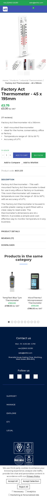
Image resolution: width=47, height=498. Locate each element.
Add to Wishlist (30, 162)
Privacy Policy (33, 476)
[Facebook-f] (19, 376)
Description (7, 179)
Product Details (10, 231)
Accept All (13, 481)
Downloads (7, 245)
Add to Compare (12, 162)
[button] (9, 3)
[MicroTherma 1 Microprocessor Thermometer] (35, 281)
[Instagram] (36, 376)
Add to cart (22, 155)
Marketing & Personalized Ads (24, 495)
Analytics (31, 491)
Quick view (16, 283)
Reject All (23, 487)
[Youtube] (27, 376)
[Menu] (43, 9)
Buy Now (38, 155)
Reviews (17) (7, 238)
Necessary (19, 491)
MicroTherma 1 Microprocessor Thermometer (35, 300)
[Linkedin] (11, 376)
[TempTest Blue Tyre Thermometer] (12, 281)
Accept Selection (31, 481)
